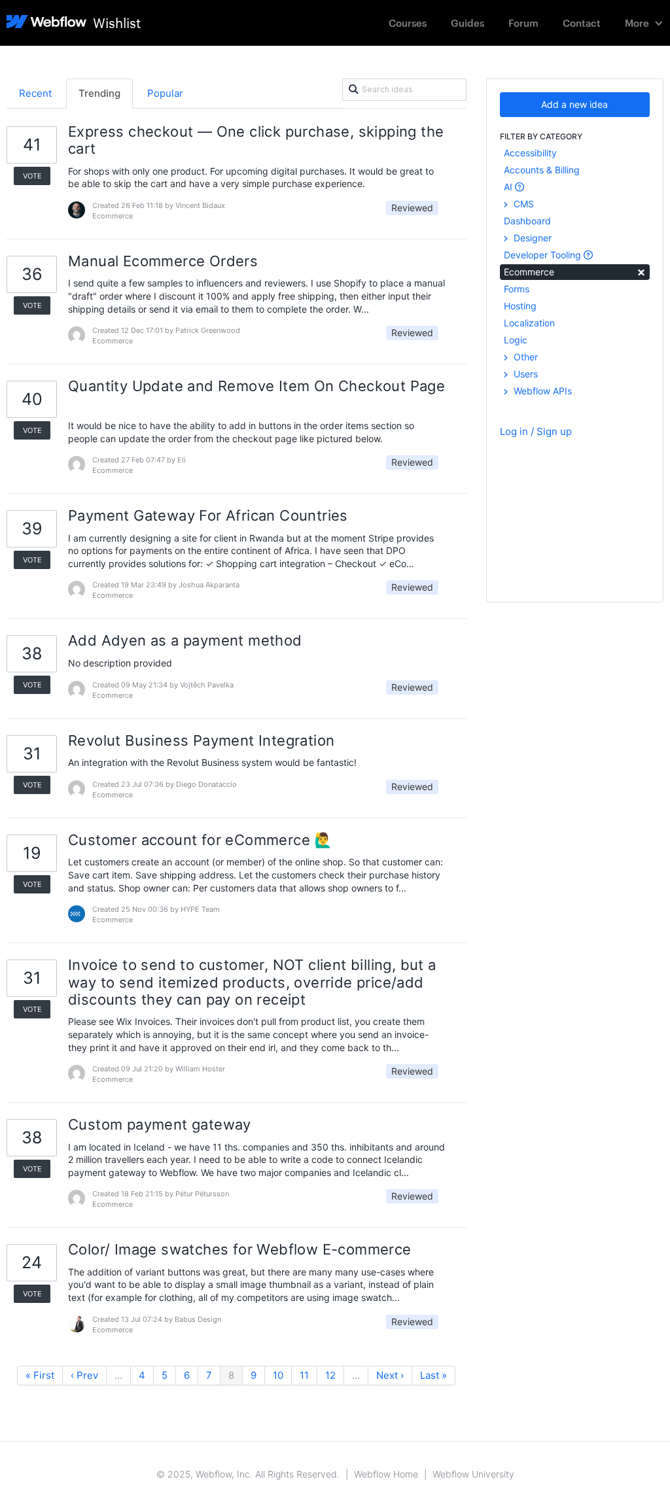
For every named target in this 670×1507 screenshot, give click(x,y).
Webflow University (473, 1474)
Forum (523, 22)
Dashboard (527, 220)
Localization (529, 322)
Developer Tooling (544, 254)
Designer (531, 237)
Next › (390, 1375)
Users (524, 373)
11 (304, 1375)
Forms (516, 288)
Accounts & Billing (542, 169)
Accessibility (530, 152)
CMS (522, 203)
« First (40, 1375)
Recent (35, 93)
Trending (99, 93)
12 (330, 1375)
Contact (582, 22)
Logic (515, 339)
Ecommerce (575, 271)
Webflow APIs (541, 390)
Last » (433, 1375)
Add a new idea (574, 104)
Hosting (520, 305)
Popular (165, 93)
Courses (408, 22)
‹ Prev (84, 1375)
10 (278, 1375)
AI (509, 186)
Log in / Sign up (536, 431)
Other (524, 356)
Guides (467, 22)
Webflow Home (386, 1474)
